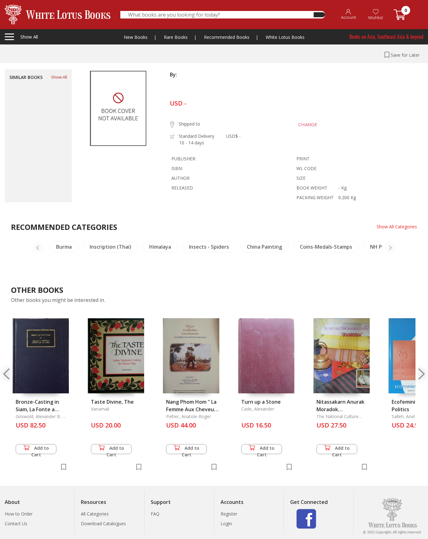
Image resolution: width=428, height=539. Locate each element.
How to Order (19, 514)
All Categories (95, 514)
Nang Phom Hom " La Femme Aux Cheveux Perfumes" (191, 409)
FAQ (155, 514)
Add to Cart (40, 449)
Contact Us (16, 523)
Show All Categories (397, 227)
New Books (136, 37)
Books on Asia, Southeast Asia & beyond (386, 36)
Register (229, 514)
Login (226, 523)
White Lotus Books (285, 37)
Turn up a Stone (261, 401)
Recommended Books (226, 37)
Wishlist (375, 17)
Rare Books (176, 37)
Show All (59, 77)
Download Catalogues (103, 523)
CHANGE (307, 124)
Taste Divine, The (112, 401)
